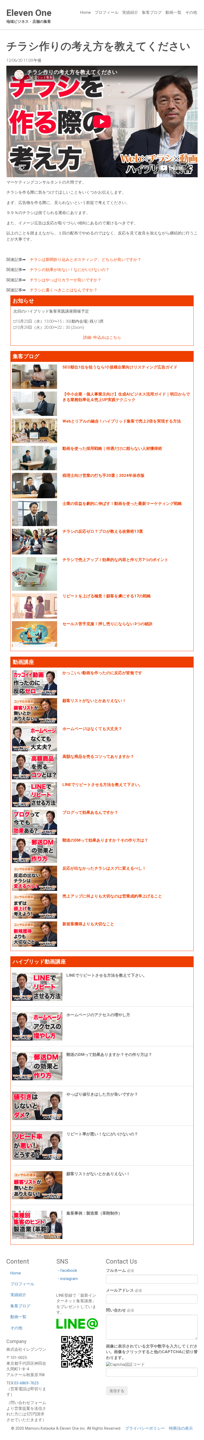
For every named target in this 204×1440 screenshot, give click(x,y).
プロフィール (106, 12)
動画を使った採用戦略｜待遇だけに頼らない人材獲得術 (112, 448)
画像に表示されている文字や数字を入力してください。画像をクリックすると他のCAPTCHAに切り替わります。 (152, 1352)
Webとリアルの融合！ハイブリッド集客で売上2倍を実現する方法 (121, 421)
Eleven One (29, 12)
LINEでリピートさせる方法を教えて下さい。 (102, 784)
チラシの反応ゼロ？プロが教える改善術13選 (102, 531)
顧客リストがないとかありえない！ (94, 700)
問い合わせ (120, 1310)
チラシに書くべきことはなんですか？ (63, 290)
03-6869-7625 (26, 1383)
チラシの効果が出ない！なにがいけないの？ (69, 269)
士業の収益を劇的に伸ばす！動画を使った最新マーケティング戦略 (122, 503)
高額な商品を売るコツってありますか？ (98, 756)
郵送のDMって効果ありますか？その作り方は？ (105, 840)
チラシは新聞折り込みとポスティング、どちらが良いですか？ (85, 259)
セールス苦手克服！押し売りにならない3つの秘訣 (107, 623)
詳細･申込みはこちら (102, 337)
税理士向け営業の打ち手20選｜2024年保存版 (103, 475)
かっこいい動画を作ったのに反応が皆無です (102, 672)
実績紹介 (130, 12)
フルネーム (120, 1270)
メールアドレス (124, 1290)
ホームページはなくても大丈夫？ (92, 728)
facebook (68, 1270)
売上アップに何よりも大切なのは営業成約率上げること (112, 896)
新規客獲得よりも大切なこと (88, 924)
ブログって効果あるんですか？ (90, 812)
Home (85, 12)
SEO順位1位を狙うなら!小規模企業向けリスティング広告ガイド (119, 367)
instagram (69, 1278)
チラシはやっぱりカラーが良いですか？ (65, 280)
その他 (191, 12)
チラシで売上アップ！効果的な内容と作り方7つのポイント (115, 559)
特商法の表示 (181, 1428)
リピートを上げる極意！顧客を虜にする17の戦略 (106, 596)
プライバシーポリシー (145, 1428)
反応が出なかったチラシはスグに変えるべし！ (104, 868)
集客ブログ (152, 12)
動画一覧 (173, 12)
